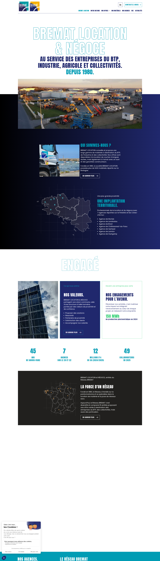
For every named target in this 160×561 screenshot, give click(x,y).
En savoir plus (88, 176)
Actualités (138, 11)
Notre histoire (95, 11)
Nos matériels (115, 11)
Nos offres (104, 11)
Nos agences (126, 11)
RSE (132, 11)
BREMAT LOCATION (83, 11)
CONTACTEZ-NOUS (132, 4)
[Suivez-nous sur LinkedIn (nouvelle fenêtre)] (120, 4)
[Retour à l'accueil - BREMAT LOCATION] (29, 7)
